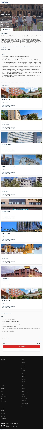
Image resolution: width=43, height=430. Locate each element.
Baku (22, 373)
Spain (2, 391)
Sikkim (23, 394)
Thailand (23, 360)
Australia (2, 400)
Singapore (23, 362)
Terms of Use (3, 416)
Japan (23, 376)
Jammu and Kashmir (25, 389)
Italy (2, 393)
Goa (22, 386)
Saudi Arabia (24, 379)
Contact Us (3, 412)
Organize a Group (25, 403)
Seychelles (3, 360)
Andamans (23, 388)
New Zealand (3, 401)
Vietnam (23, 368)
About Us (2, 410)
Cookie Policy (3, 413)
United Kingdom (4, 396)
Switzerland (3, 388)
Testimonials (24, 400)
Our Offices (23, 406)
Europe (2, 386)
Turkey (23, 371)
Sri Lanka (23, 370)
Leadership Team (24, 404)
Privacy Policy (3, 418)
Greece (2, 389)
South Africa (3, 359)
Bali (22, 364)
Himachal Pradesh (25, 393)
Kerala (23, 391)
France (2, 394)
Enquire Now (21, 349)
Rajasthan (23, 396)
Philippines (23, 382)
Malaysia (23, 381)
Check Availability (6, 29)
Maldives (23, 367)
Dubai (23, 359)
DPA (2, 415)
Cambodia (23, 375)
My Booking (24, 401)
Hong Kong (23, 365)
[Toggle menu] (41, 2)
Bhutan (23, 378)
